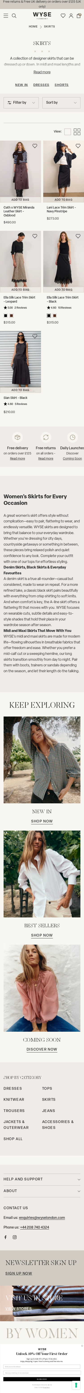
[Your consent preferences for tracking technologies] (76, 1385)
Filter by (19, 103)
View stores (18, 1309)
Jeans (48, 1111)
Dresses (41, 85)
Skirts (49, 1100)
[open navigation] (6, 16)
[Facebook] (5, 1238)
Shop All (13, 1139)
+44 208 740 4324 (34, 1227)
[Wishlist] (63, 15)
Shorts (62, 85)
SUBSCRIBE (42, 1379)
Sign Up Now (18, 1274)
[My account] (71, 15)
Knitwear (14, 1100)
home (33, 26)
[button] (14, 15)
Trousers (14, 1111)
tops (31, 562)
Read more (17, 459)
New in (21, 85)
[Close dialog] (82, 1346)
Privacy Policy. (46, 1387)
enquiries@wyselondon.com (42, 1218)
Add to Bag (20, 200)
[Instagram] (15, 1238)
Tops (47, 1089)
